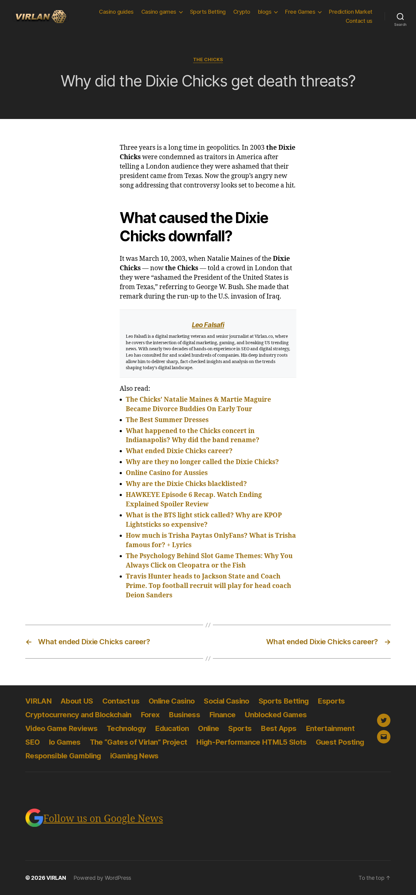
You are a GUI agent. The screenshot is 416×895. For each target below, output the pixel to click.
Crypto (241, 12)
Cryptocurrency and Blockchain (78, 714)
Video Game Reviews (61, 728)
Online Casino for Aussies (167, 473)
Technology (126, 728)
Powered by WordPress (102, 878)
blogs (265, 12)
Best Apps (278, 728)
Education (172, 728)
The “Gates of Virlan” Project (138, 742)
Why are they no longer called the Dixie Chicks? (202, 462)
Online (208, 728)
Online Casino (172, 701)
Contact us (359, 21)
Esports (331, 701)
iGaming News (134, 755)
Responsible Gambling (63, 755)
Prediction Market (350, 12)
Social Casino (226, 701)
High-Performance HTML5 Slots (251, 742)
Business (184, 714)
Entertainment (330, 728)
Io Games (65, 742)
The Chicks (208, 59)
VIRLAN (38, 701)
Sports (240, 728)
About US (77, 701)
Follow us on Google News (103, 819)
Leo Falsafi (208, 325)
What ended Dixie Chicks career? (179, 451)
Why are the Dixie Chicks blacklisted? (186, 484)
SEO (32, 742)
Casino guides (116, 12)
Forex (150, 714)
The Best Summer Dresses (167, 420)
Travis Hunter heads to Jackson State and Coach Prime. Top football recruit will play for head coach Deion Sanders (208, 586)
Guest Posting (340, 742)
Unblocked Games (276, 714)
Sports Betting (208, 12)
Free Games (300, 12)
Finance (222, 714)
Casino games (158, 12)
